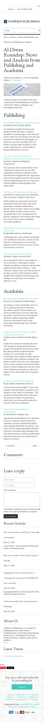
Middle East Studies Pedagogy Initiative (21, 698)
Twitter (26, 3)
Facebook (22, 3)
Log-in (11, 9)
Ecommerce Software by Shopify (22, 707)
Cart (24, 9)
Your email (9, 486)
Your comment (10, 490)
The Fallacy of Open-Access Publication (20, 192)
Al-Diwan (12, 37)
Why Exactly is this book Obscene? (18, 254)
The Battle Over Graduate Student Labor (21, 299)
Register (22, 687)
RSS (17, 3)
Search (38, 6)
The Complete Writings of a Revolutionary (22, 123)
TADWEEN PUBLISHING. (30, 704)
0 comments (16, 80)
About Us (20, 695)
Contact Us (20, 697)
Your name (9, 480)
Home (6, 37)
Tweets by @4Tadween (13, 656)
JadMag (35, 699)
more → (7, 643)
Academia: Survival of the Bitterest (18, 381)
